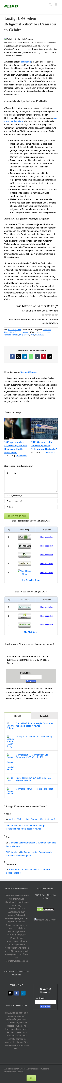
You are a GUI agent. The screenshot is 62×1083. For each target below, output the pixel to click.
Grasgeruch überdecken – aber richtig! (34, 736)
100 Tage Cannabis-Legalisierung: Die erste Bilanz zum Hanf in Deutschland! (15, 447)
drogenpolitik (24, 335)
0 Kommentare (21, 456)
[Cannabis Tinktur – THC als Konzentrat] (10, 789)
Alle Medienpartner (45, 888)
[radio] (43, 315)
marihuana (39, 335)
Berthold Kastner (14, 330)
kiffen (32, 335)
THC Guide (11, 825)
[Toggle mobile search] (50, 4)
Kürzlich (44, 715)
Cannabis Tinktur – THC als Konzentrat (34, 789)
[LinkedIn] (23, 993)
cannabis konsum (11, 335)
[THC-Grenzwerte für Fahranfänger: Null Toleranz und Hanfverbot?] (44, 419)
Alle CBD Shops (31, 632)
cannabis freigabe (43, 332)
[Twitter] (10, 993)
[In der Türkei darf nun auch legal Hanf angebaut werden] (10, 778)
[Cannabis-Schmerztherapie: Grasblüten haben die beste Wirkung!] (10, 723)
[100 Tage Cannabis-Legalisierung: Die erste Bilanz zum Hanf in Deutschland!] (17, 419)
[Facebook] (16, 993)
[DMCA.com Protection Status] (45, 909)
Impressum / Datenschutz (16, 971)
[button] (6, 437)
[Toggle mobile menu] (56, 4)
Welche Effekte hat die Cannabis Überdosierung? (32, 819)
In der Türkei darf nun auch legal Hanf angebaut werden (33, 779)
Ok (31, 1078)
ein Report (26, 61)
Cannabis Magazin (22, 332)
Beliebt (17, 715)
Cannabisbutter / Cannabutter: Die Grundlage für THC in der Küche (32, 755)
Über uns (16, 974)
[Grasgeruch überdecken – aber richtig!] (10, 737)
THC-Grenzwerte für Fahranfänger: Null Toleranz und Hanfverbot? (44, 445)
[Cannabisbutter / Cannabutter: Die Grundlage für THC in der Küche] (10, 755)
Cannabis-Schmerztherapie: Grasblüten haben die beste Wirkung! (34, 724)
